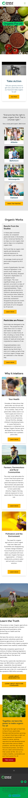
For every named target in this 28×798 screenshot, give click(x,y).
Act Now (14, 97)
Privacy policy (16, 795)
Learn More (10, 312)
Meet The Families (14, 203)
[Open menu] (24, 3)
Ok (10, 795)
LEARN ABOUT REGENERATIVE (14, 677)
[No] (26, 792)
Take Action (9, 760)
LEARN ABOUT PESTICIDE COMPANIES (14, 684)
